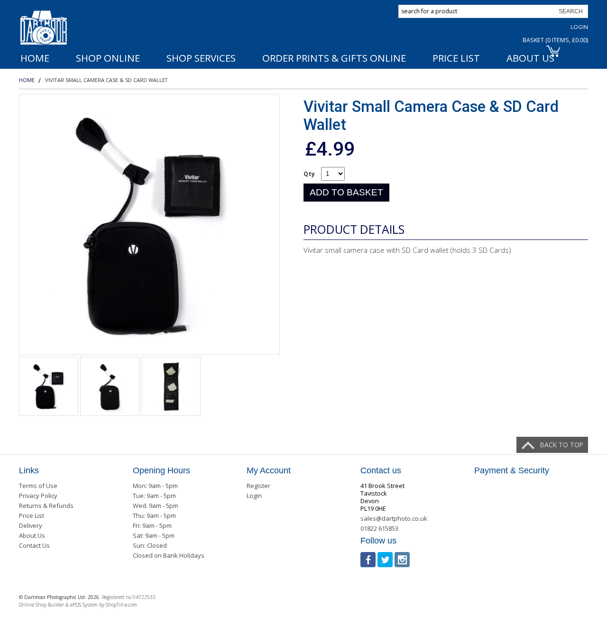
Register (258, 485)
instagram (402, 559)
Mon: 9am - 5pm (155, 485)
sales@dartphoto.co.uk (393, 518)
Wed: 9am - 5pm (155, 505)
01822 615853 (379, 528)
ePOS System (84, 604)
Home (34, 57)
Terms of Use (38, 485)
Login (579, 26)
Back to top (561, 444)
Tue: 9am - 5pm (154, 495)
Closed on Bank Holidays (168, 555)
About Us (32, 535)
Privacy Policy (38, 495)
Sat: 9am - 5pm (154, 535)
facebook (368, 559)
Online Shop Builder (41, 604)
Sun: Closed (150, 545)
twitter (385, 559)
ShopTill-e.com (121, 604)
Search (571, 11)
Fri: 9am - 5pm (152, 525)
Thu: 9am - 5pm (154, 515)
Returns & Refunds (46, 505)
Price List (456, 57)
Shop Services (201, 57)
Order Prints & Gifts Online (334, 57)
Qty (309, 174)
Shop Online (108, 57)
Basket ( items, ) (555, 40)
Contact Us (34, 545)
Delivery (30, 525)
